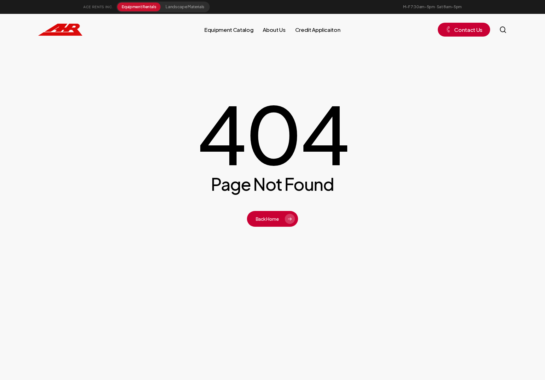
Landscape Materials (185, 6)
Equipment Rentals (139, 6)
